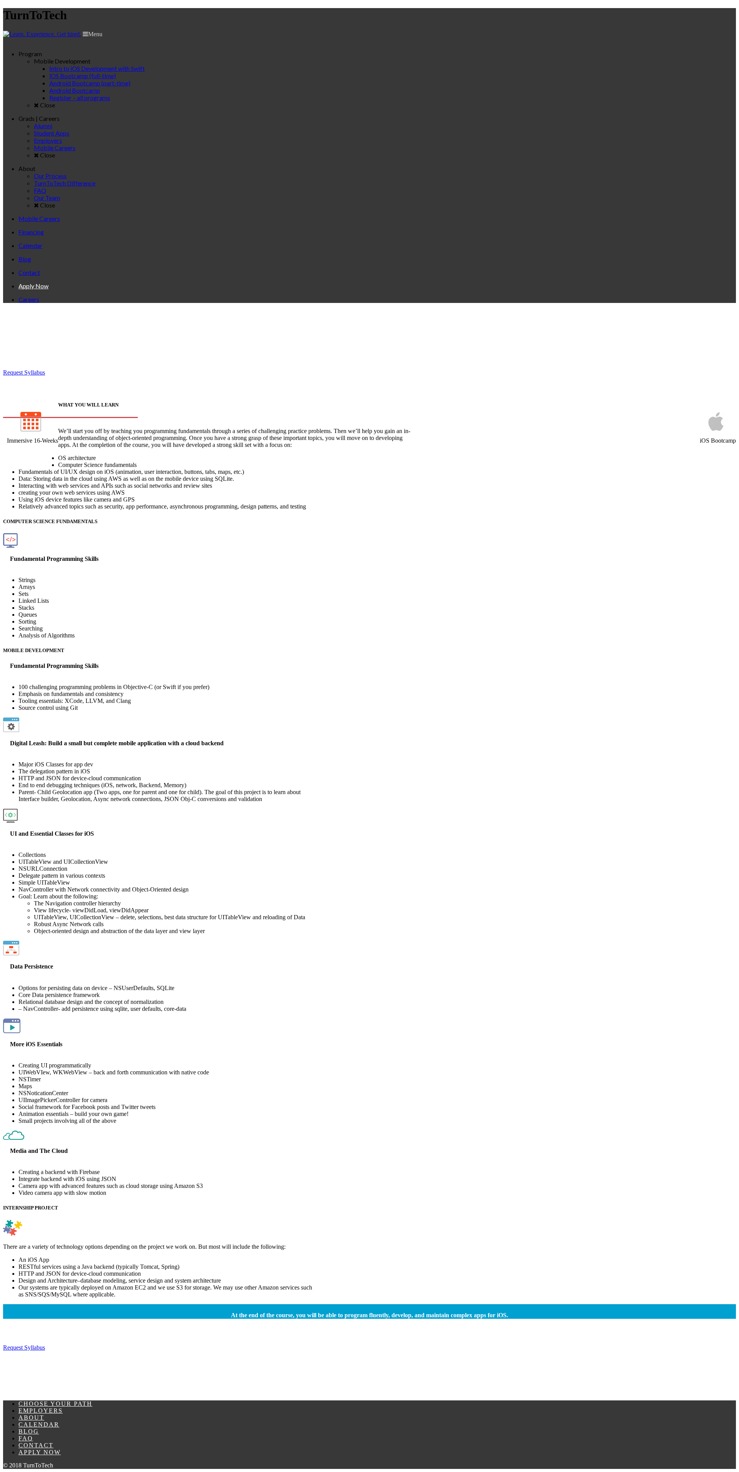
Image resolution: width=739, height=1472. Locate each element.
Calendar (38, 1424)
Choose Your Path (55, 1403)
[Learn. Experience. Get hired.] (42, 34)
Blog (28, 1431)
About (31, 1417)
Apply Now (39, 1452)
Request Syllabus (24, 372)
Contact (36, 1445)
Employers (40, 1410)
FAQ (25, 1438)
